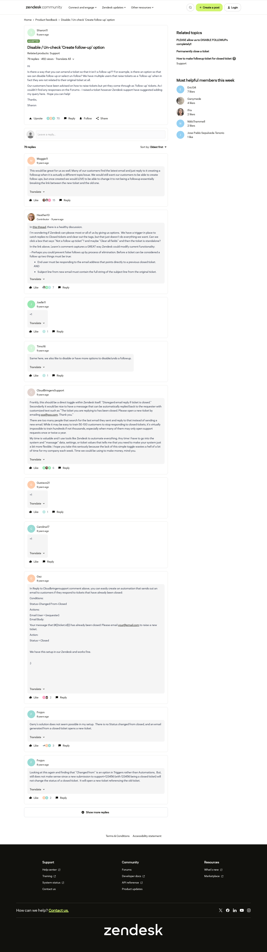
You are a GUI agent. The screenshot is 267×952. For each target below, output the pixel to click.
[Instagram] (249, 910)
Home (28, 20)
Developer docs (132, 876)
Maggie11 (42, 158)
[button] (209, 7)
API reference (131, 882)
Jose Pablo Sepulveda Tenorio (205, 133)
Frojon (41, 712)
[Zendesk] (133, 934)
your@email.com (128, 625)
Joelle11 (41, 302)
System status (51, 882)
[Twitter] (221, 910)
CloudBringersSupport (50, 390)
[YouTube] (242, 910)
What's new (211, 869)
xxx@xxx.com (49, 414)
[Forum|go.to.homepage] (44, 7)
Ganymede (194, 99)
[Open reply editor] (96, 134)
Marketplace (212, 876)
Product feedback (46, 20)
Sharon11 (42, 30)
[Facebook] (228, 910)
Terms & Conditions (118, 836)
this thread (39, 227)
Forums (127, 869)
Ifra (189, 110)
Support (181, 63)
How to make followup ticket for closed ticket (204, 58)
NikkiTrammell (196, 121)
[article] (96, 180)
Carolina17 (43, 527)
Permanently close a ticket (193, 51)
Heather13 (43, 215)
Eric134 (191, 87)
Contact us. (59, 910)
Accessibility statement (147, 836)
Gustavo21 (43, 483)
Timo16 (41, 346)
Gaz (39, 576)
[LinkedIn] (235, 910)
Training (47, 876)
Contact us (49, 889)
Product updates (132, 889)
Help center (49, 869)
